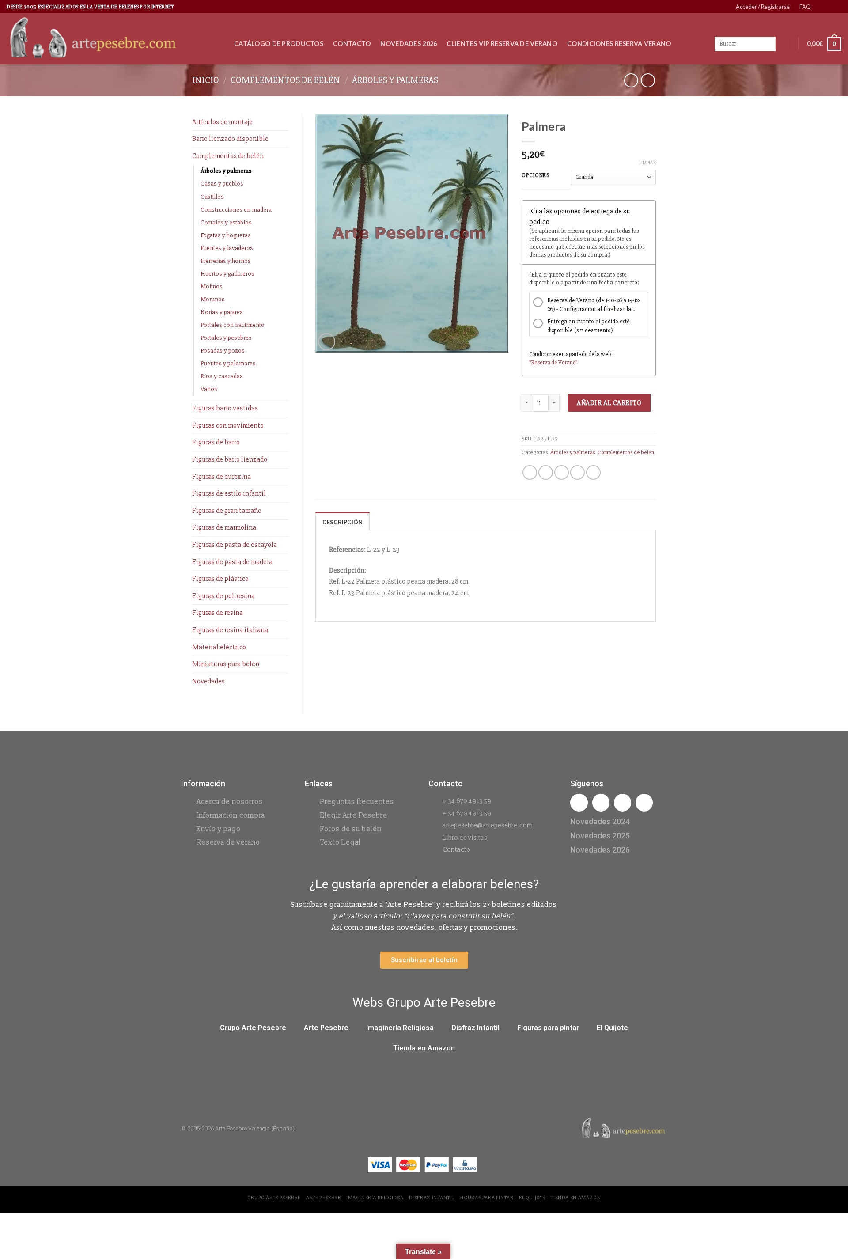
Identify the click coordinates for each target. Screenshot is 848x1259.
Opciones (536, 176)
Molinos (212, 286)
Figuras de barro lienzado (229, 459)
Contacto (352, 43)
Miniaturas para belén (225, 664)
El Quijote (612, 1028)
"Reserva (540, 362)
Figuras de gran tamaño (226, 510)
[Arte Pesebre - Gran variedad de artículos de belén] (114, 38)
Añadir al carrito (609, 402)
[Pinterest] (644, 802)
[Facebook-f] (578, 802)
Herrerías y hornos (226, 261)
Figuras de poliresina (223, 596)
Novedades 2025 (600, 835)
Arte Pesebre (326, 1028)
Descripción (342, 522)
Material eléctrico (219, 647)
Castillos (212, 197)
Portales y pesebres (226, 337)
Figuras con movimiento (228, 425)
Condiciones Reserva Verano (619, 43)
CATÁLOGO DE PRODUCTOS (278, 43)
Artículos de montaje (222, 122)
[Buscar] (783, 44)
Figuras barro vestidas (225, 408)
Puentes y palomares (228, 363)
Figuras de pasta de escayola (234, 544)
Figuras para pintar (548, 1028)
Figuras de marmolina (224, 527)
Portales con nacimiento (233, 325)
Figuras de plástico (220, 578)
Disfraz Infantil (475, 1028)
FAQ (805, 6)
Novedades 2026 (408, 43)
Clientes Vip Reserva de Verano (502, 43)
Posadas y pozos (223, 350)
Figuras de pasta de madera (232, 561)
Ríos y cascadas (222, 376)
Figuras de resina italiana (230, 630)
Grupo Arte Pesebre (253, 1028)
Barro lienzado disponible (230, 138)
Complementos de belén (285, 80)
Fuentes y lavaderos (227, 248)
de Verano (563, 362)
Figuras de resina (217, 612)
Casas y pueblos (222, 183)
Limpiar (647, 163)
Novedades (208, 681)
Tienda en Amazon (424, 1048)
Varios (209, 389)
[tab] (342, 521)
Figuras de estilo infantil (229, 493)
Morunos (213, 299)
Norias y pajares (222, 312)
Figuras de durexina (221, 476)
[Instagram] (601, 802)
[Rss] (622, 802)
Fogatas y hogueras (226, 235)
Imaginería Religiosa (400, 1028)
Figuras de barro (216, 442)
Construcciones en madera (236, 209)
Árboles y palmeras (395, 80)
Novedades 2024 (600, 821)
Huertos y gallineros (227, 273)
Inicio (205, 80)
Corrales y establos (226, 222)
